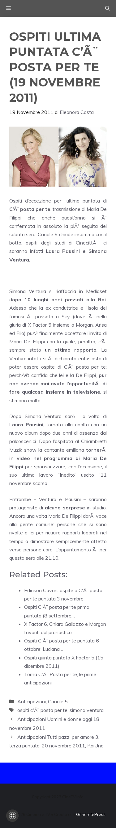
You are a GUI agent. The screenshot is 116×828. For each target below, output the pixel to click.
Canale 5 (58, 701)
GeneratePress (90, 814)
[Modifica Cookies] (12, 815)
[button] (107, 8)
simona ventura (87, 710)
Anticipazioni (31, 701)
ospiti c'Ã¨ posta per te (42, 710)
